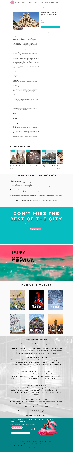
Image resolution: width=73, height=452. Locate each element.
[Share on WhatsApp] (46, 32)
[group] (36, 160)
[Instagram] (32, 429)
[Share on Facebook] (42, 32)
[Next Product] (61, 157)
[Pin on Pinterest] (44, 32)
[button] (45, 8)
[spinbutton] (44, 24)
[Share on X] (48, 32)
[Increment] (45, 24)
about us (35, 415)
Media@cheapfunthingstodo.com (23, 260)
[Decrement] (42, 24)
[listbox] (45, 8)
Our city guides (36, 284)
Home (14, 7)
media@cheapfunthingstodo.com (21, 192)
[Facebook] (34, 429)
